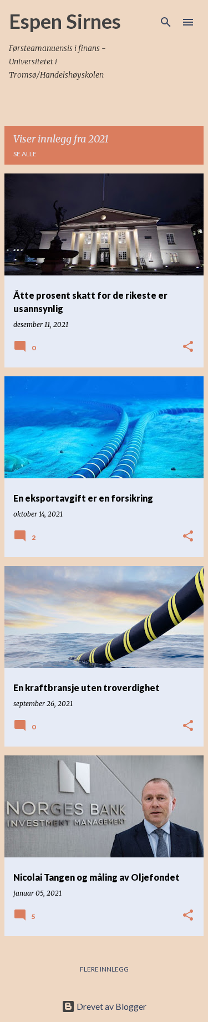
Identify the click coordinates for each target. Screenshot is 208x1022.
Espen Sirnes (65, 21)
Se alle (25, 154)
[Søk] (166, 22)
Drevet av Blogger (110, 1006)
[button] (188, 347)
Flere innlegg (104, 969)
